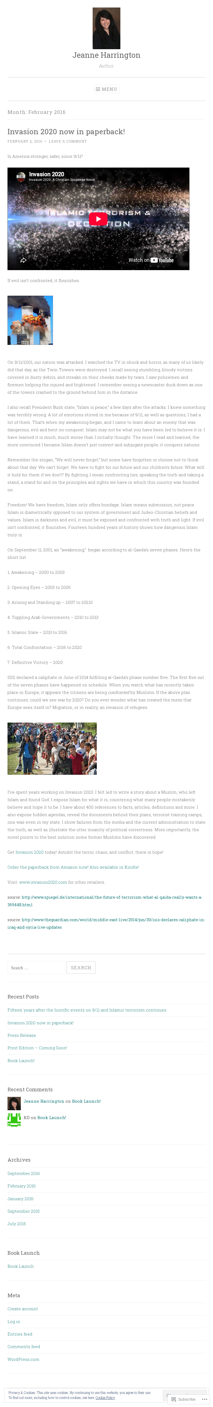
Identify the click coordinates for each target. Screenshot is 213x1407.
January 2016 (20, 1198)
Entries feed (19, 1334)
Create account (22, 1308)
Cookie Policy (105, 1397)
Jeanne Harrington (106, 55)
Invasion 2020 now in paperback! (66, 131)
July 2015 (16, 1223)
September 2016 (23, 1173)
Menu (109, 89)
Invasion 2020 (30, 852)
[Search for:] (36, 967)
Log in (13, 1321)
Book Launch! (21, 1060)
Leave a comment (68, 141)
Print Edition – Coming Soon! (37, 1047)
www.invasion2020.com (43, 882)
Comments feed (23, 1346)
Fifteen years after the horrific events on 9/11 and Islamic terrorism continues (86, 1010)
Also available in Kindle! (114, 867)
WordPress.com (23, 1359)
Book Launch (20, 1266)
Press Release (21, 1035)
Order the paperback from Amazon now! (47, 867)
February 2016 (21, 1186)
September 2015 (23, 1211)
